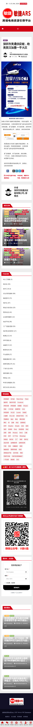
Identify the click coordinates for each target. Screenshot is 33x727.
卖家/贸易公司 (25, 211)
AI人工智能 (6, 279)
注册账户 (13, 592)
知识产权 (26, 228)
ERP (5, 426)
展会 (16, 419)
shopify (17, 426)
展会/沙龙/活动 (8, 228)
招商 (9, 432)
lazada (18, 412)
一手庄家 (6, 459)
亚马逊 (12, 399)
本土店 (12, 412)
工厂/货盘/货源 (8, 231)
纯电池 (5, 439)
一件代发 (10, 409)
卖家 (5, 432)
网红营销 (22, 419)
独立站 (5, 284)
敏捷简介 (7, 716)
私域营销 (21, 429)
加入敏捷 (13, 716)
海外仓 (5, 303)
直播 (12, 422)
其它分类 (6, 216)
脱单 (27, 426)
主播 (26, 432)
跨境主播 (6, 405)
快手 (9, 436)
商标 (21, 453)
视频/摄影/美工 (18, 211)
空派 (9, 446)
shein (21, 432)
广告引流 (6, 214)
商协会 (16, 214)
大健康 (5, 416)
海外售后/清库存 (8, 209)
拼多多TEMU (20, 416)
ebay (15, 429)
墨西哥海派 (14, 449)
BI (8, 422)
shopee (25, 405)
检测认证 (14, 209)
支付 (17, 459)
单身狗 (10, 429)
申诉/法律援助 (22, 214)
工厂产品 (15, 436)
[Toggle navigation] (17, 28)
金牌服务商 (14, 442)
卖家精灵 (22, 422)
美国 (21, 446)
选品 (12, 419)
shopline (10, 426)
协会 (27, 429)
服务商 (5, 402)
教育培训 (6, 211)
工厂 (16, 439)
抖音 (5, 436)
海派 (21, 439)
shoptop (15, 432)
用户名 (7, 569)
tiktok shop (19, 399)
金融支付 (25, 209)
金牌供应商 (22, 442)
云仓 (23, 409)
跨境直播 (13, 405)
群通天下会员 (10, 259)
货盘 (5, 409)
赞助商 (12, 459)
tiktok (26, 399)
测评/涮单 (12, 214)
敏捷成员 (6, 449)
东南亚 (24, 412)
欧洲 (20, 449)
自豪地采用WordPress (8, 712)
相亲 (5, 429)
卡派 (5, 446)
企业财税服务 (20, 228)
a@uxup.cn (19, 243)
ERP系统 (20, 209)
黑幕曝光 (6, 419)
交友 (22, 426)
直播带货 (17, 409)
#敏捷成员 (24, 56)
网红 (5, 422)
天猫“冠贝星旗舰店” (17, 456)
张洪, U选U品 (18, 224)
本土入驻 (12, 416)
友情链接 (25, 716)
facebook (20, 402)
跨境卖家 (6, 412)
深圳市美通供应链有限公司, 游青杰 (19, 54)
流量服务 (15, 446)
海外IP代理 (13, 402)
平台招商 (11, 211)
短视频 (19, 405)
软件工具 (6, 289)
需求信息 (14, 228)
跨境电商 (6, 399)
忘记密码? (19, 592)
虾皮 (17, 422)
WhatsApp (22, 436)
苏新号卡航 (7, 456)
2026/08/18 (9, 623)
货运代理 (6, 442)
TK (26, 416)
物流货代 (5, 40)
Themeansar (28, 712)
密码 (6, 575)
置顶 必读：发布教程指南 (15, 240)
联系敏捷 (19, 716)
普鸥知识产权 (7, 453)
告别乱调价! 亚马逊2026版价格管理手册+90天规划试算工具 (16, 620)
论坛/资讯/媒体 (7, 293)
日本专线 (15, 453)
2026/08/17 (9, 663)
